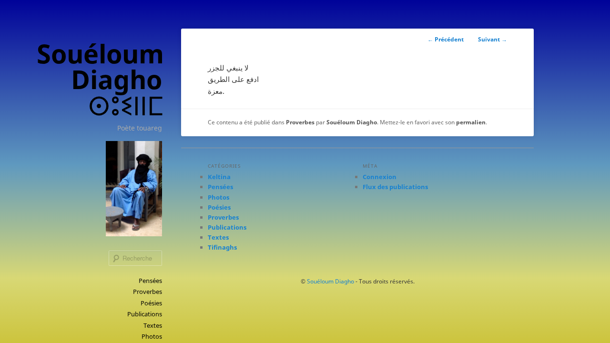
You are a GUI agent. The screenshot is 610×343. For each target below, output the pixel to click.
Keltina (219, 176)
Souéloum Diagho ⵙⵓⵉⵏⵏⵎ (100, 79)
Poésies (151, 303)
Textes (152, 325)
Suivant (492, 39)
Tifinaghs (222, 247)
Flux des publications (395, 186)
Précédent (445, 39)
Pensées (150, 280)
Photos (152, 336)
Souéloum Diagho (351, 122)
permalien (471, 122)
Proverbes (147, 291)
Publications (144, 314)
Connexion (379, 176)
